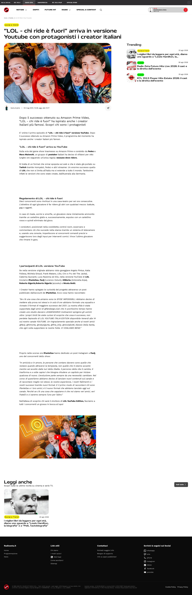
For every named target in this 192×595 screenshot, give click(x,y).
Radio (65, 10)
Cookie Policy (170, 587)
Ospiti (36, 10)
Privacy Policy (182, 587)
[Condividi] (108, 108)
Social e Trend (11, 25)
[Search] (101, 10)
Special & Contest (86, 10)
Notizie (20, 10)
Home (5, 18)
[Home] (6, 9)
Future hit (50, 10)
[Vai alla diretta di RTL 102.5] (186, 10)
